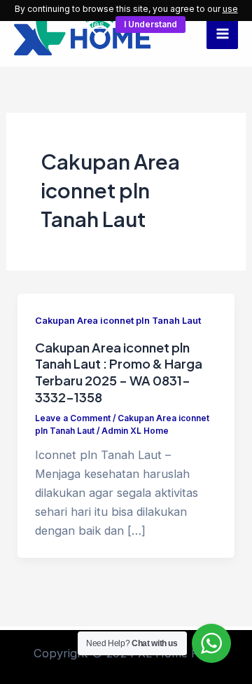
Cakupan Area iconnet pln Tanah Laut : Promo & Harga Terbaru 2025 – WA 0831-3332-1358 (118, 372)
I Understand (150, 24)
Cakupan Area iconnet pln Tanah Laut (118, 320)
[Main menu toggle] (222, 33)
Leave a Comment (73, 418)
